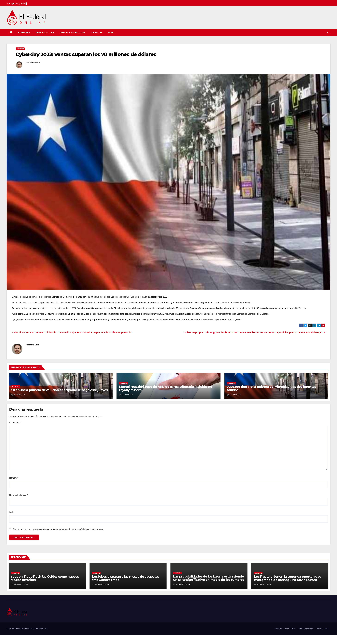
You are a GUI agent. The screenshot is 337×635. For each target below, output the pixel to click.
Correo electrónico (18, 495)
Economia (24, 32)
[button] (328, 32)
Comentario (15, 422)
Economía (20, 48)
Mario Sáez (34, 62)
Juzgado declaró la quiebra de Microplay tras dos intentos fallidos (271, 388)
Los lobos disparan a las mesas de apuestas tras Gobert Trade (125, 578)
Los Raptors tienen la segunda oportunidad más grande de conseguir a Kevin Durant (287, 578)
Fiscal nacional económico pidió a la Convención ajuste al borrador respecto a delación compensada (72, 332)
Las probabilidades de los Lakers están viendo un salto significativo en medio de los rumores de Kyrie (208, 579)
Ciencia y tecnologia (72, 32)
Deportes (97, 32)
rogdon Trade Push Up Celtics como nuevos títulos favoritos (45, 578)
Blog (111, 32)
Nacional (15, 573)
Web (11, 512)
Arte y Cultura (45, 32)
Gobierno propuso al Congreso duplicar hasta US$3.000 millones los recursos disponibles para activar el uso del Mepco (254, 332)
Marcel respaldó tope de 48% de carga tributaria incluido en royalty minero (165, 388)
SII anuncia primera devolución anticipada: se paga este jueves (59, 390)
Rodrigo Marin (21, 585)
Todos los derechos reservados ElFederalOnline (25, 629)
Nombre (13, 478)
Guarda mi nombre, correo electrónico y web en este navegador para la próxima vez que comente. (58, 529)
